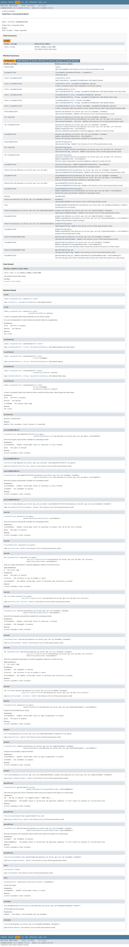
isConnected (59, 196)
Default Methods (72, 61)
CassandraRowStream (17, 237)
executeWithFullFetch (63, 170)
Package (11, 2)
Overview (4, 2)
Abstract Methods (55, 61)
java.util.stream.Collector (65, 119)
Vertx (63, 78)
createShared (60, 89)
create (57, 78)
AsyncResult (71, 72)
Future (6, 67)
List (11, 170)
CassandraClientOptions (80, 83)
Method (26, 8)
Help (45, 2)
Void (11, 67)
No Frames (31, 5)
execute (58, 111)
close (57, 67)
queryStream (59, 237)
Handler (63, 72)
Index (40, 2)
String (12, 47)
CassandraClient (10, 72)
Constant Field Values (12, 281)
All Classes (42, 5)
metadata (58, 199)
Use (22, 2)
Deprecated (33, 2)
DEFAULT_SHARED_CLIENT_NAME (45, 47)
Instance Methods (39, 61)
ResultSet (13, 111)
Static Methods (23, 61)
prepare (58, 210)
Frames (23, 5)
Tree (26, 2)
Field (15, 8)
